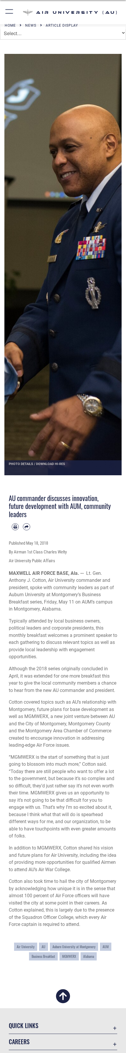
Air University (26, 946)
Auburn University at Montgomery (74, 946)
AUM (106, 946)
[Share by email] (26, 526)
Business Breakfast (43, 956)
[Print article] (15, 526)
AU (43, 946)
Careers (19, 1041)
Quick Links (23, 1025)
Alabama (88, 956)
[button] (9, 12)
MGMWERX (69, 956)
